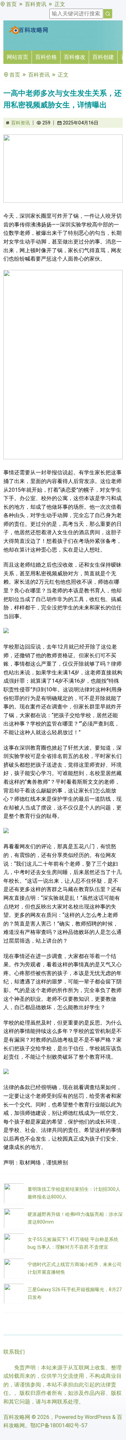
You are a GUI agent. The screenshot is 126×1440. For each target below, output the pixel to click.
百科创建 (103, 57)
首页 (11, 4)
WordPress (98, 1417)
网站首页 (17, 57)
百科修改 (74, 57)
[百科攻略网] (28, 32)
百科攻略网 (16, 1417)
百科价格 (46, 57)
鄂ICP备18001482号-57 (58, 1425)
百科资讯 (35, 4)
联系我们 (14, 1352)
